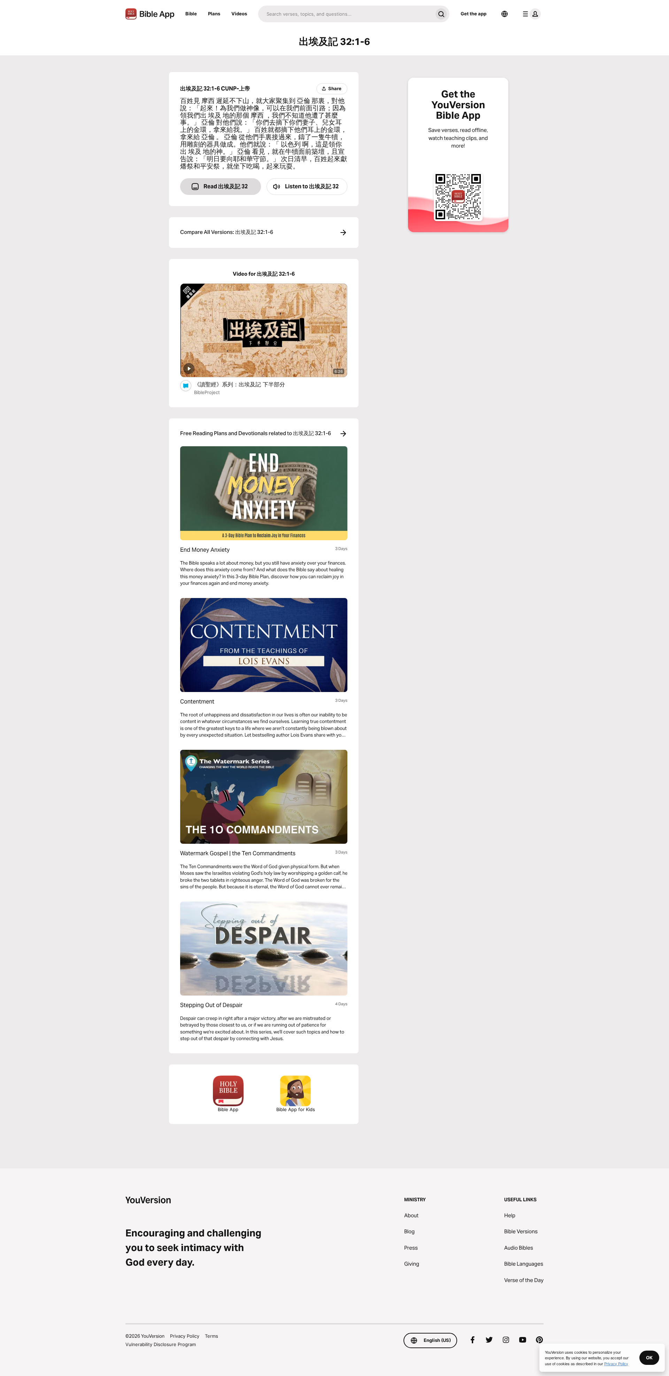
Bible (191, 13)
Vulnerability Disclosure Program (160, 1344)
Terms (211, 1336)
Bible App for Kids (295, 1109)
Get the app (473, 13)
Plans (214, 13)
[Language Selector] (505, 14)
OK (649, 1357)
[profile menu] (530, 14)
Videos (239, 13)
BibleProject (207, 392)
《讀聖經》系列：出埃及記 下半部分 (247, 384)
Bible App (228, 1109)
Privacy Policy (184, 1336)
